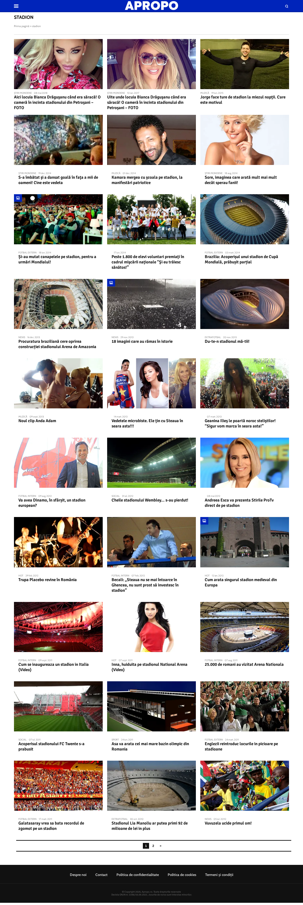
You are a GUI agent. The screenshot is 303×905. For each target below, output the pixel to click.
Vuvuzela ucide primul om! (228, 823)
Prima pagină (21, 26)
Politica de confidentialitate (137, 875)
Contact (101, 875)
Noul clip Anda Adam (37, 420)
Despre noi (78, 875)
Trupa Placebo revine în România (47, 579)
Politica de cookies (182, 875)
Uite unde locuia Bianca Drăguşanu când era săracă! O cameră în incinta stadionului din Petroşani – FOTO (146, 102)
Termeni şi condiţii (219, 875)
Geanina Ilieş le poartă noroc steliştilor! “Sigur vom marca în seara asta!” (240, 423)
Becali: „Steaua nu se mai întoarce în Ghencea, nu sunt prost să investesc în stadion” (145, 585)
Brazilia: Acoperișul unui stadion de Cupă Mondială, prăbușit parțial (241, 259)
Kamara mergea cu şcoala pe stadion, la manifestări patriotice (147, 180)
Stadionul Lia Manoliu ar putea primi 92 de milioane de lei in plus (150, 826)
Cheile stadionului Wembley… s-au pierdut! (150, 500)
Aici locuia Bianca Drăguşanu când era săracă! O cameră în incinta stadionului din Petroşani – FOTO (57, 102)
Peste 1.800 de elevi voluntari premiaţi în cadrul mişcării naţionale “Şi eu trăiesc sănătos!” (148, 262)
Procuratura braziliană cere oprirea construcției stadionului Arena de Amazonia (57, 344)
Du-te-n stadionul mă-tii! (227, 341)
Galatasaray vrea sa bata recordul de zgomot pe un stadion (51, 826)
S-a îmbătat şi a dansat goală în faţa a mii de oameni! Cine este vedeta (58, 180)
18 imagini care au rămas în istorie (142, 341)
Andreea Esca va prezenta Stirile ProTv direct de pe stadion (239, 503)
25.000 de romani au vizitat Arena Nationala (244, 664)
